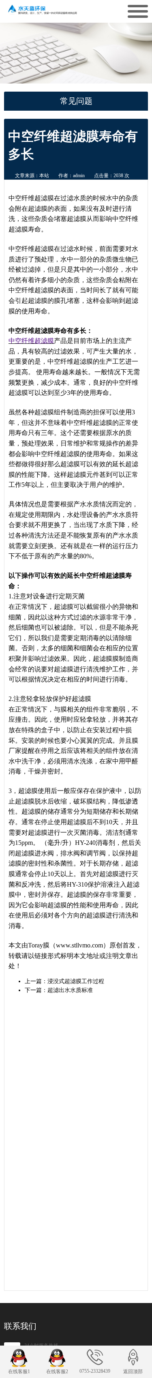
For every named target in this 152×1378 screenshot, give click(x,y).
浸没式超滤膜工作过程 (75, 981)
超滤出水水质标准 (70, 990)
